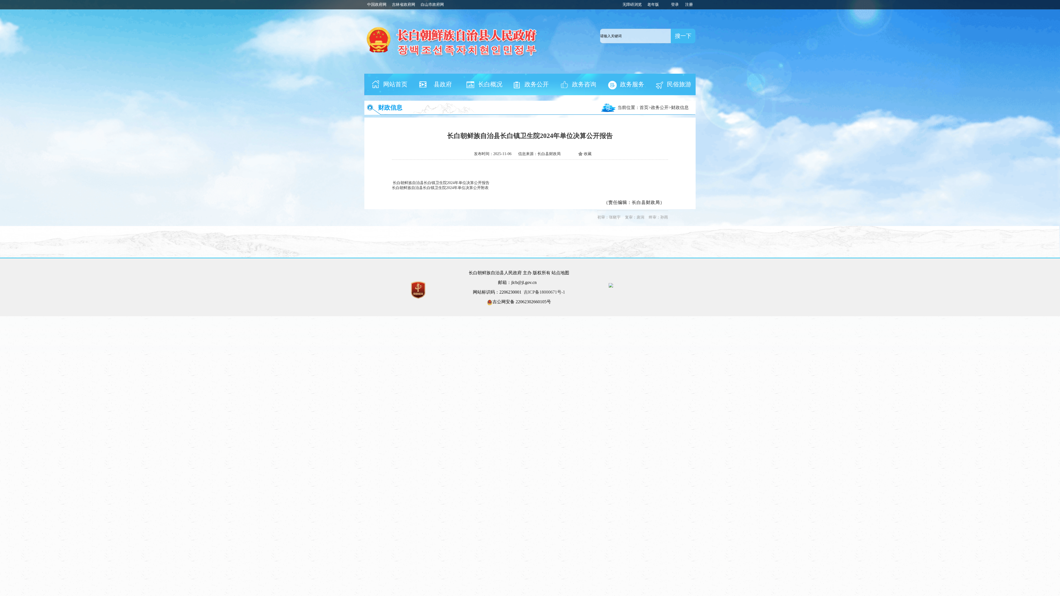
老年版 (653, 4)
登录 (675, 4)
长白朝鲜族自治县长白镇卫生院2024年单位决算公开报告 (441, 183)
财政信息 (390, 107)
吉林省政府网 (403, 4)
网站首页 (395, 84)
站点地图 (560, 272)
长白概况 (490, 84)
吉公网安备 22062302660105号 (521, 301)
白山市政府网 (432, 4)
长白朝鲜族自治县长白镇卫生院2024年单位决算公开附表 (440, 188)
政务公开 (536, 84)
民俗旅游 (679, 84)
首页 (644, 107)
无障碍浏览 (632, 4)
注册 (689, 4)
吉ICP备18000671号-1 (544, 292)
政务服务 (632, 84)
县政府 (443, 84)
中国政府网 (376, 4)
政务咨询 (584, 84)
